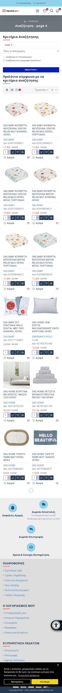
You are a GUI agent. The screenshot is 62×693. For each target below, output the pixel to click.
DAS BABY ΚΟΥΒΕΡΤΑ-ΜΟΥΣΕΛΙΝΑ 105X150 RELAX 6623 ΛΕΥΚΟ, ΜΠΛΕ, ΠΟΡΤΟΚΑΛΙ (15, 196)
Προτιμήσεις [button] (17, 682)
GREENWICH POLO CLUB (42, 338)
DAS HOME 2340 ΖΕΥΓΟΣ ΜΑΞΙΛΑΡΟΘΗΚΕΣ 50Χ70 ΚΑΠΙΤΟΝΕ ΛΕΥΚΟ (45, 327)
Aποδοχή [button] (44, 682)
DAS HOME (9, 402)
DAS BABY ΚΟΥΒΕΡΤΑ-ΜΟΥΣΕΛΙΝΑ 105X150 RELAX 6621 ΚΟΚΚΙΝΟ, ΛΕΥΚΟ (15, 130)
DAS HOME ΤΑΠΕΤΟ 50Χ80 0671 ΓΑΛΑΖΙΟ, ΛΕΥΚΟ (43, 457)
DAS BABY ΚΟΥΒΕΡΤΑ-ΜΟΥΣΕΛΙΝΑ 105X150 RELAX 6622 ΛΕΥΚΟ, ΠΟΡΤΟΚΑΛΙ (44, 130)
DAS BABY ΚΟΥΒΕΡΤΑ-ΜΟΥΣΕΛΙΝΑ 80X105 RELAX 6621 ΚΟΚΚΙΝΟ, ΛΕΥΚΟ (44, 196)
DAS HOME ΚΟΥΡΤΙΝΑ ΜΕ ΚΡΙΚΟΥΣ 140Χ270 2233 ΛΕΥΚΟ (15, 394)
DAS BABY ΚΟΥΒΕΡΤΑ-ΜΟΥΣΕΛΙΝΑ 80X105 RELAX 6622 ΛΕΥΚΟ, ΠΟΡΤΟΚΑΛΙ (15, 261)
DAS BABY (8, 139)
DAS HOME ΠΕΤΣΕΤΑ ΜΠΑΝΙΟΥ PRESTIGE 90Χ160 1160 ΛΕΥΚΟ (43, 394)
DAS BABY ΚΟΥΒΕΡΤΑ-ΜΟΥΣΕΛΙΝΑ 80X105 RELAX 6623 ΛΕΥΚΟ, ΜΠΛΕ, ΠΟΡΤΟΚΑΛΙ (44, 261)
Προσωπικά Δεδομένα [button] (28, 675)
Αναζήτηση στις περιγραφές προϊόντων (23, 60)
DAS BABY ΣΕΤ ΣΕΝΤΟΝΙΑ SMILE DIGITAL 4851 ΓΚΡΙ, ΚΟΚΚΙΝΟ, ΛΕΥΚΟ (13, 327)
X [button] (58, 665)
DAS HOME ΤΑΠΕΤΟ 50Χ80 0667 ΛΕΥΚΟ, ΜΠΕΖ (14, 457)
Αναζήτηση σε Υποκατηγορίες (19, 57)
